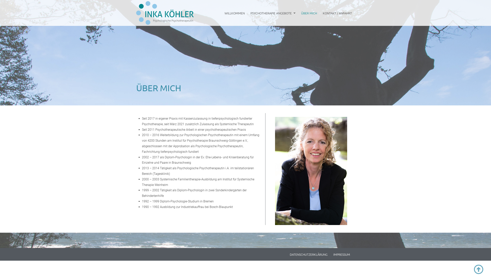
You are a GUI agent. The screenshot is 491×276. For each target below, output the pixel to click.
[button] (273, 13)
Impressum (341, 254)
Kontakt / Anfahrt (337, 13)
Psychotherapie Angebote (271, 13)
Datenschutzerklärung (309, 254)
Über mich (309, 13)
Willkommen (235, 13)
